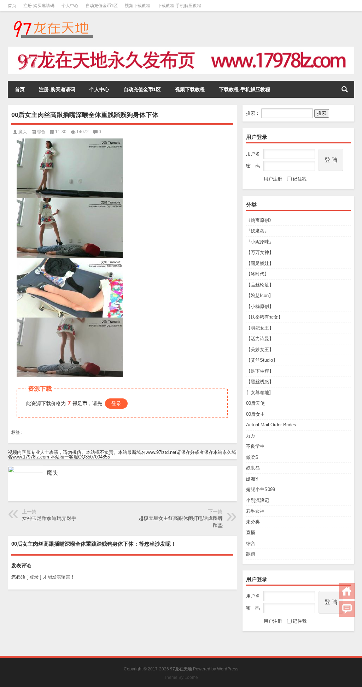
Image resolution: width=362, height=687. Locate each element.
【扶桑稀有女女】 (264, 317)
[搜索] (344, 89)
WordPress (227, 669)
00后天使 (255, 403)
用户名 (253, 153)
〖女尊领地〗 (260, 392)
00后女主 (255, 414)
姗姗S (252, 478)
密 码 (253, 165)
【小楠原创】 (260, 306)
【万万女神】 (260, 252)
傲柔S (252, 457)
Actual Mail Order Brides (271, 424)
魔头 (22, 131)
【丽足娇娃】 (260, 263)
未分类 (253, 522)
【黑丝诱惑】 (260, 381)
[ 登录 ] (34, 577)
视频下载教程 (137, 5)
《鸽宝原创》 (260, 220)
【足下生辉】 (260, 371)
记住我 (299, 179)
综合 (250, 543)
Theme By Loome (181, 677)
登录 (116, 403)
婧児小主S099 (260, 489)
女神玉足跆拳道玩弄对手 (49, 518)
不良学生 (255, 446)
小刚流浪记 (257, 500)
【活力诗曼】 (260, 338)
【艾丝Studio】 (262, 360)
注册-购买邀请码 (38, 5)
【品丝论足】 (260, 285)
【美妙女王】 (260, 349)
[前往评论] (347, 609)
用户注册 (273, 179)
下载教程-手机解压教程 (179, 5)
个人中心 (70, 5)
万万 (250, 435)
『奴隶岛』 (257, 230)
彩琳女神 (255, 511)
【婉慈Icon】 (259, 295)
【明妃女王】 (260, 328)
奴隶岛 (253, 467)
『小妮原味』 (260, 241)
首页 (12, 5)
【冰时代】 (257, 274)
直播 (250, 532)
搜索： (253, 113)
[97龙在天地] (53, 20)
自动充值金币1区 (102, 5)
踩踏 (250, 554)
